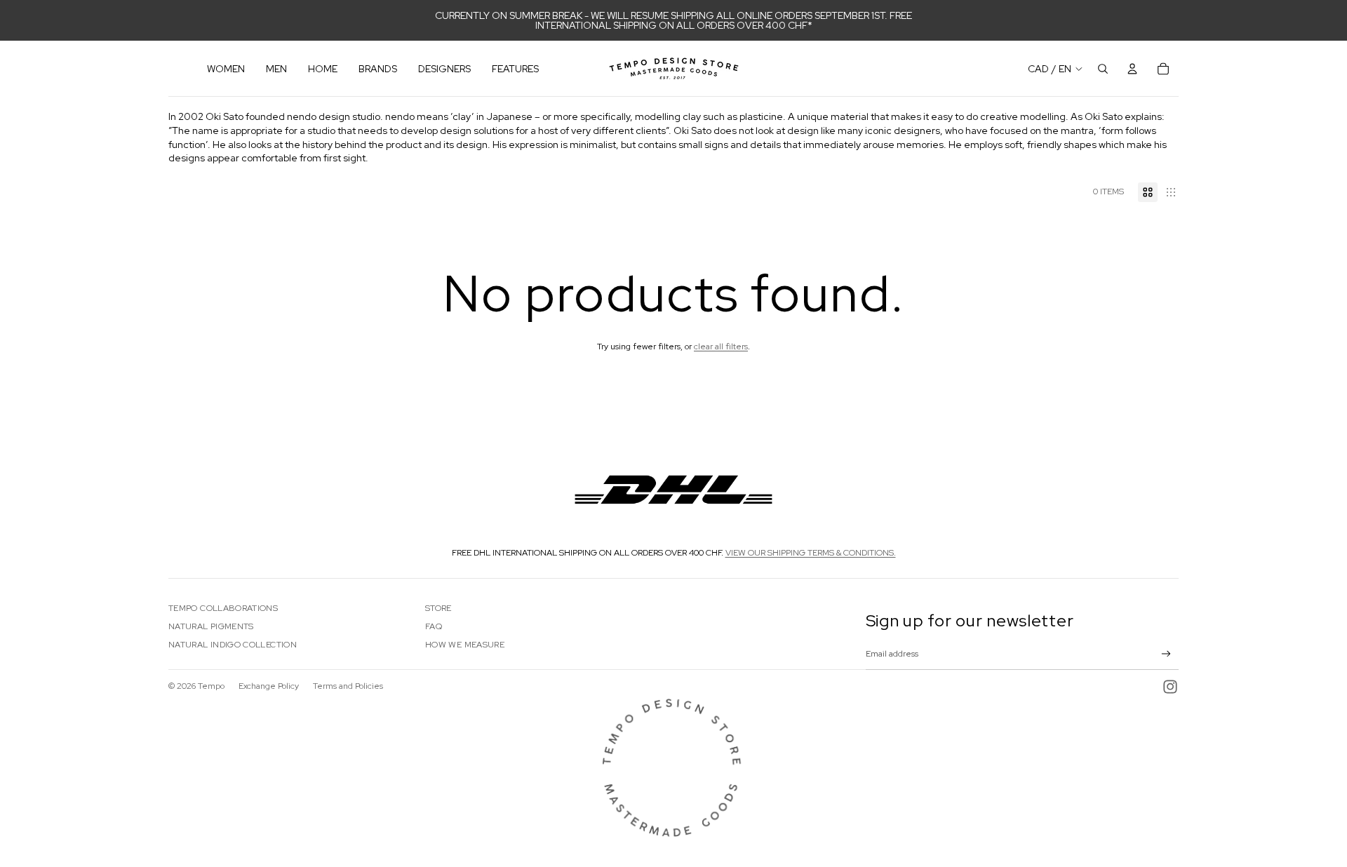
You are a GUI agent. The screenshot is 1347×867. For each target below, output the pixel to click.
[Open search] (1102, 68)
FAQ (433, 626)
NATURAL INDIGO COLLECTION (232, 644)
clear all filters (721, 346)
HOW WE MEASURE (464, 644)
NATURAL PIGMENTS (211, 626)
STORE (438, 608)
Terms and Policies (348, 686)
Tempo (211, 686)
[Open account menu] (1132, 68)
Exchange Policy (269, 686)
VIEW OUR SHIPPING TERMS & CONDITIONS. (810, 552)
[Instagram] (1170, 686)
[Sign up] (1166, 654)
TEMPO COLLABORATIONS (223, 608)
